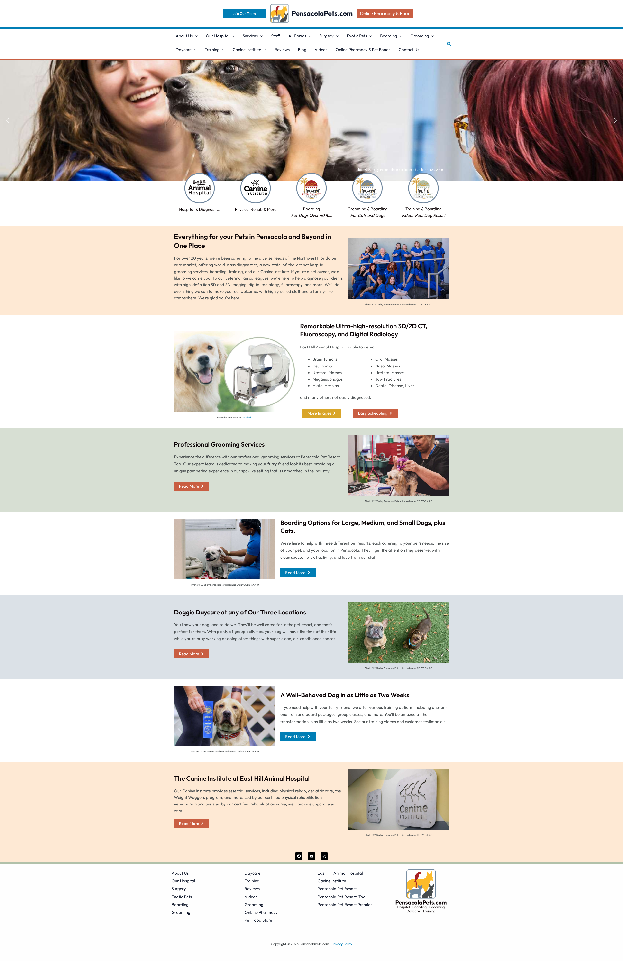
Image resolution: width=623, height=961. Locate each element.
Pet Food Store (258, 920)
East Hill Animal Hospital (340, 873)
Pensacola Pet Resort (337, 888)
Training (252, 880)
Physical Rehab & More (255, 209)
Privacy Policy (341, 944)
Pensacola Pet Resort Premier (345, 904)
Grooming (181, 912)
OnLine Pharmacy (261, 912)
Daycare (252, 873)
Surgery (179, 888)
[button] (244, 13)
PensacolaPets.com (322, 13)
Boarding (180, 904)
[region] (311, 120)
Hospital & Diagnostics (199, 209)
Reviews (252, 888)
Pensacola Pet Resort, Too (342, 896)
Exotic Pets (182, 896)
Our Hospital (183, 880)
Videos (251, 896)
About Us (180, 873)
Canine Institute (332, 880)
